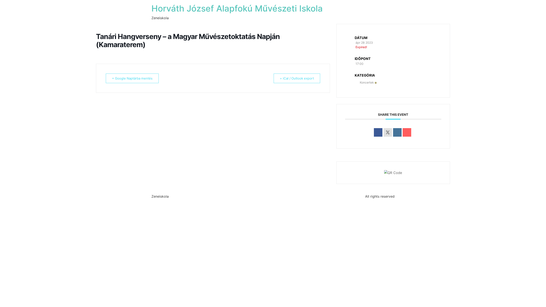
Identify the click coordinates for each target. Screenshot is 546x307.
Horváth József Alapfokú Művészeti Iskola (237, 8)
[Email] (407, 132)
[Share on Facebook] (378, 132)
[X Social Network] (387, 132)
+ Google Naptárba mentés (132, 78)
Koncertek (367, 82)
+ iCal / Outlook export (297, 78)
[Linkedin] (397, 132)
